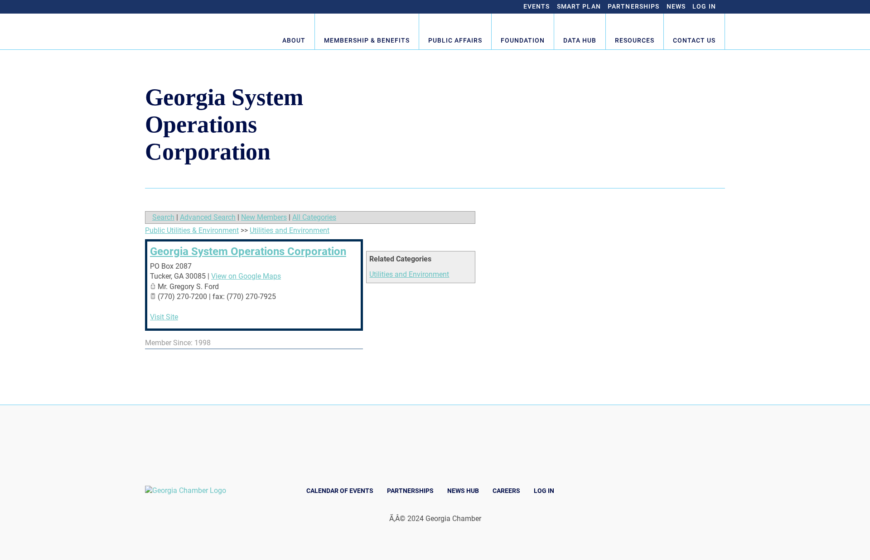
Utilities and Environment (409, 274)
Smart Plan (579, 6)
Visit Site (164, 317)
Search (163, 217)
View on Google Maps (246, 276)
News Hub (463, 490)
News (676, 6)
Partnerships (634, 6)
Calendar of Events (339, 490)
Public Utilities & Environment (192, 230)
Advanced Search (208, 217)
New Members (264, 217)
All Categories (314, 217)
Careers (506, 490)
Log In (704, 6)
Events (536, 6)
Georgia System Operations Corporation (248, 251)
